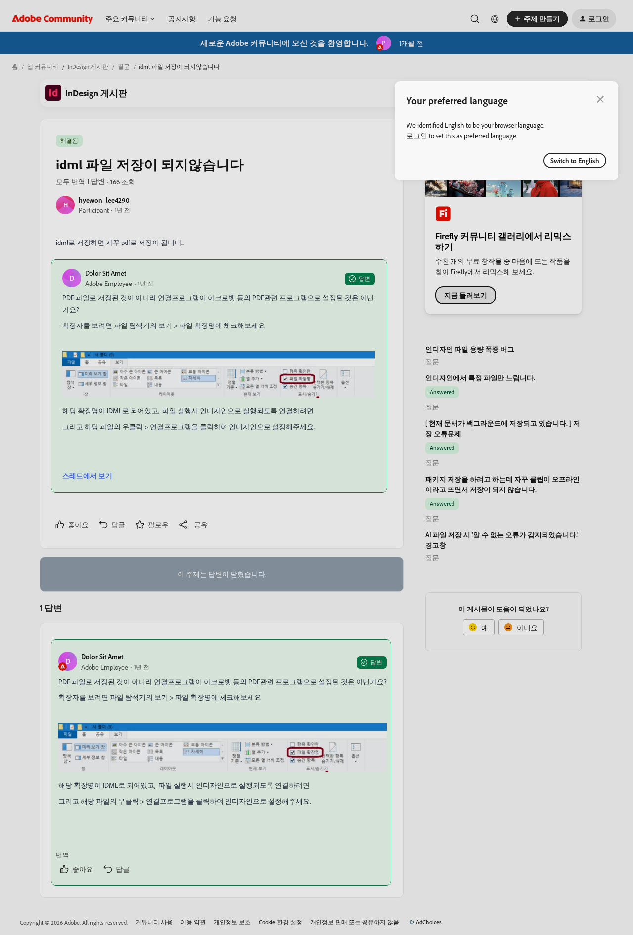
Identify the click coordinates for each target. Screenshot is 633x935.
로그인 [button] (417, 135)
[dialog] (506, 130)
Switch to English (574, 160)
